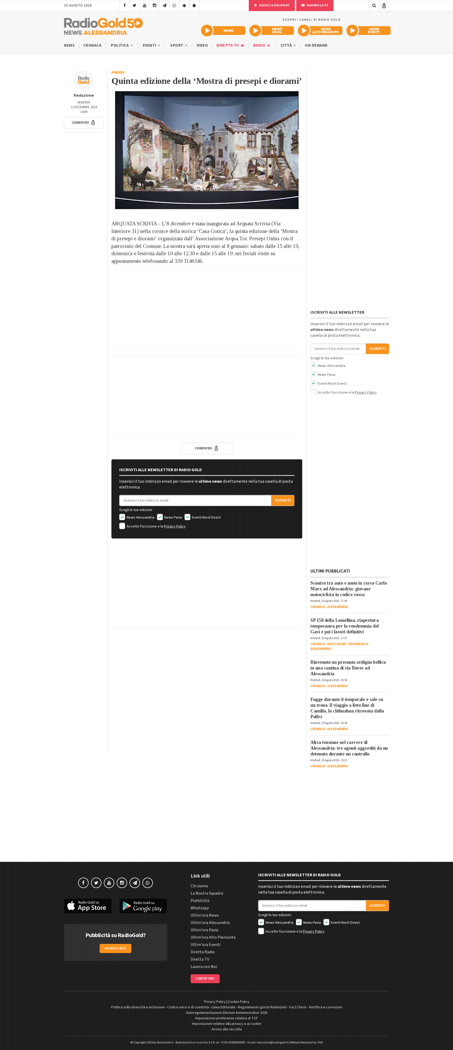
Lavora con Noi (204, 967)
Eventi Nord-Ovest (206, 517)
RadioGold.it (165, 1042)
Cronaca (92, 45)
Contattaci (205, 979)
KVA (320, 1042)
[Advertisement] (206, 310)
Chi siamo (199, 886)
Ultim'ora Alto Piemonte (213, 937)
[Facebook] (125, 5)
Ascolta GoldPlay (273, 5)
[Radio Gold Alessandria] (103, 25)
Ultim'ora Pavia (204, 930)
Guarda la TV (317, 5)
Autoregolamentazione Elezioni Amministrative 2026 (226, 1012)
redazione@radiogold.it (273, 1042)
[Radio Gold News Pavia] (272, 30)
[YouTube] (144, 5)
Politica (120, 45)
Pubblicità (200, 901)
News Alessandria (140, 517)
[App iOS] (194, 5)
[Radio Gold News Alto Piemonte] (320, 30)
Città (287, 45)
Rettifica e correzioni (325, 1007)
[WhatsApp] (174, 5)
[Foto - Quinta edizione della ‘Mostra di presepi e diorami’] (206, 150)
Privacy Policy (175, 526)
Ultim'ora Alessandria (210, 923)
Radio (259, 45)
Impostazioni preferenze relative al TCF (226, 1018)
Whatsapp (200, 908)
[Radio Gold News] (223, 30)
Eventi (150, 45)
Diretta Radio (203, 952)
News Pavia (173, 517)
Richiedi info (115, 948)
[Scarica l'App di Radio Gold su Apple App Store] (88, 906)
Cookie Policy (238, 1001)
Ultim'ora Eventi (205, 945)
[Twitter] (134, 5)
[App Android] (184, 5)
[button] (83, 122)
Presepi (118, 72)
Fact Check (297, 1007)
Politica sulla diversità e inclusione (138, 1007)
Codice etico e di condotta (188, 1007)
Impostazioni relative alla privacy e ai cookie (226, 1023)
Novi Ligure (336, 644)
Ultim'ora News (205, 915)
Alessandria (337, 607)
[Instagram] (154, 5)
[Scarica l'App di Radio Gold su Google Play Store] (143, 906)
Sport (177, 45)
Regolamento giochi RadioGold (262, 1007)
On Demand (316, 45)
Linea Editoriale (223, 1007)
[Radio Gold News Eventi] (368, 30)
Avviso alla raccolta (227, 1029)
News (69, 45)
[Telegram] (164, 5)
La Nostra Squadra (207, 893)
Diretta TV (228, 45)
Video (202, 45)
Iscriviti (283, 500)
